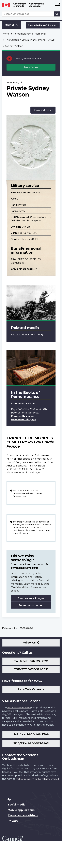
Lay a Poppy (31, 67)
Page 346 (16, 409)
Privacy (13, 821)
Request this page (22, 416)
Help (7, 799)
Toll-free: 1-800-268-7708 (31, 734)
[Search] (57, 14)
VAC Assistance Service (19, 707)
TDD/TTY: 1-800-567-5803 (31, 743)
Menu (9, 24)
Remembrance (22, 33)
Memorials (40, 33)
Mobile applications (21, 810)
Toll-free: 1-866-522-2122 (31, 661)
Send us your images (31, 598)
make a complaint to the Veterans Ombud (37, 779)
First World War (20, 334)
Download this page (23, 419)
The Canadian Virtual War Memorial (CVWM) (30, 40)
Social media (17, 804)
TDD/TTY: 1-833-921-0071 (31, 669)
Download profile (43, 110)
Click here (30, 530)
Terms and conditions (23, 815)
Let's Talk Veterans (31, 689)
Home (6, 33)
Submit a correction (31, 605)
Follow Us (35, 644)
